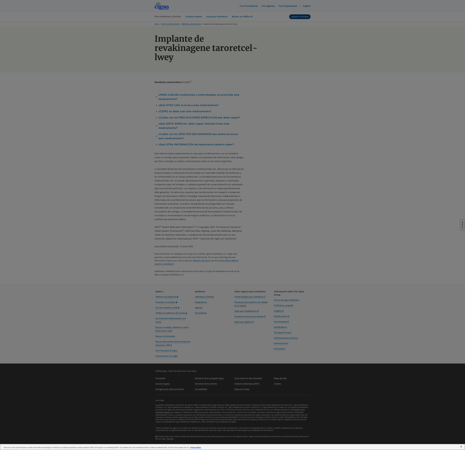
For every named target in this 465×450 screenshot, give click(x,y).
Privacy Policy (195, 447)
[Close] (461, 446)
